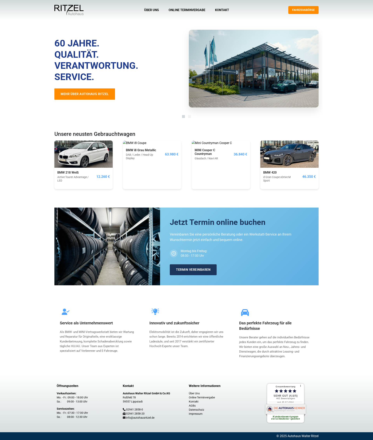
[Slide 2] (189, 116)
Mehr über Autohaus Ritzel (85, 94)
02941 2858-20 (135, 413)
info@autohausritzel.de (140, 417)
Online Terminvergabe (187, 10)
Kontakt (222, 10)
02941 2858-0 (134, 409)
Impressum (195, 413)
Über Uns (151, 10)
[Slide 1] (183, 116)
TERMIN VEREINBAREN (193, 270)
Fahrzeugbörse (303, 9)
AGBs (192, 405)
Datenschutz (196, 409)
